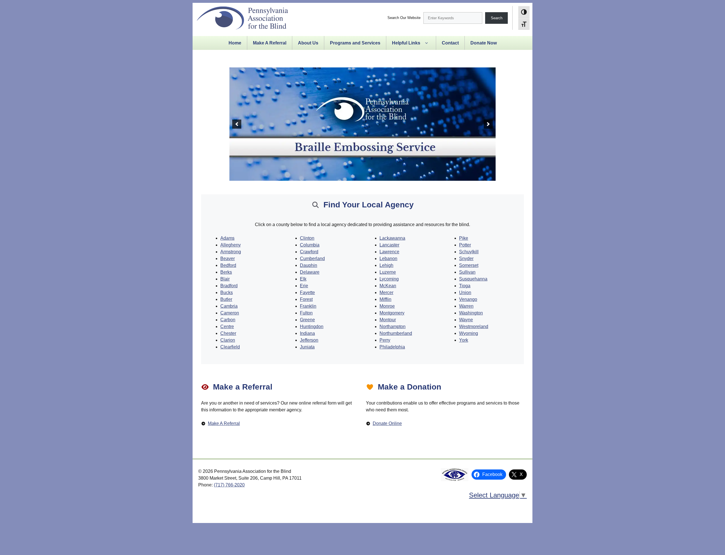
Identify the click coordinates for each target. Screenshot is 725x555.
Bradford (229, 285)
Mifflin (385, 299)
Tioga (464, 285)
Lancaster (389, 245)
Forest (306, 299)
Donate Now (483, 43)
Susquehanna (473, 279)
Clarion (227, 340)
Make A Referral (269, 43)
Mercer (386, 292)
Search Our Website (404, 18)
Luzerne (387, 272)
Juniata (307, 347)
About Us (308, 43)
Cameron (229, 313)
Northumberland (395, 333)
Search (496, 18)
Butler (226, 299)
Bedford (228, 265)
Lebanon (388, 258)
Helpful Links (406, 43)
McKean (387, 285)
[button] (236, 124)
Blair (225, 279)
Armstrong (230, 251)
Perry (384, 340)
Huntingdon (311, 326)
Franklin (308, 306)
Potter (465, 245)
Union (465, 292)
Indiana (307, 333)
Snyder (466, 258)
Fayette (307, 292)
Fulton (306, 313)
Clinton (307, 238)
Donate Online (387, 423)
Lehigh (386, 265)
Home (235, 43)
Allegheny (230, 245)
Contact (450, 43)
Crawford (309, 251)
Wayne (466, 319)
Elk (303, 279)
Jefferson (309, 340)
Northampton (392, 326)
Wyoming (468, 333)
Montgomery (391, 313)
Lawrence (389, 251)
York (463, 340)
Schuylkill (469, 251)
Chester (228, 333)
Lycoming (389, 279)
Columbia (309, 245)
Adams (227, 238)
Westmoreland (473, 326)
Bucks (226, 292)
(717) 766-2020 (229, 484)
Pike (463, 238)
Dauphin (308, 265)
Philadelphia (392, 347)
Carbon (227, 319)
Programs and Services (355, 43)
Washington (471, 313)
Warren (466, 306)
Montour (387, 319)
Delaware (309, 272)
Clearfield (230, 347)
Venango (468, 299)
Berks (226, 272)
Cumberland (312, 258)
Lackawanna (392, 238)
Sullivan (467, 272)
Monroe (387, 306)
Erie (304, 285)
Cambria (229, 306)
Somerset (468, 265)
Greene (307, 319)
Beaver (227, 258)
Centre (227, 326)
